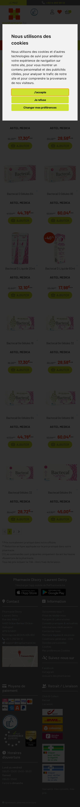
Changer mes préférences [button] (40, 107)
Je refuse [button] (40, 99)
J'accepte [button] (40, 92)
